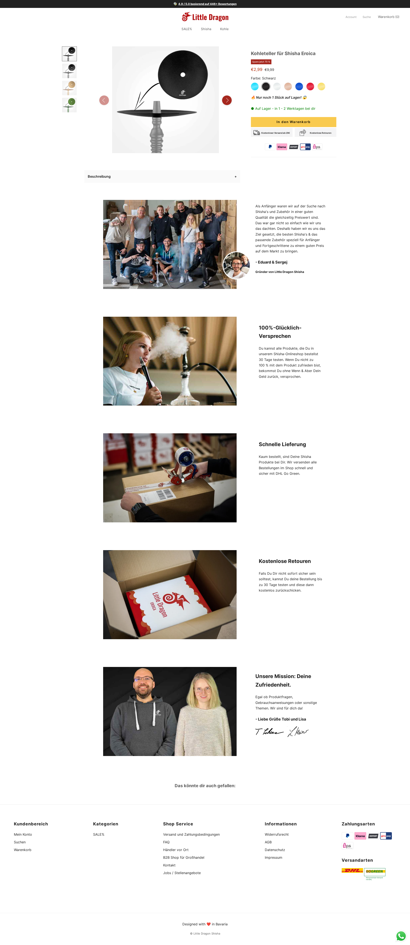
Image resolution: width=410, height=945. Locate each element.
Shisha (206, 29)
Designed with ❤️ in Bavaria (205, 924)
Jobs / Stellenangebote (182, 873)
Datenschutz (275, 850)
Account (351, 17)
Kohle (224, 29)
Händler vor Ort (176, 850)
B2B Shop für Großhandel (183, 857)
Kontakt (169, 865)
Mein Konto (23, 834)
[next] (227, 100)
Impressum (273, 857)
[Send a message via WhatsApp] (401, 936)
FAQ (166, 842)
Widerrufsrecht (277, 834)
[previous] (104, 100)
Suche (367, 17)
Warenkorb (22, 850)
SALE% (187, 29)
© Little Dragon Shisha (205, 933)
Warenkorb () (388, 17)
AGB (268, 842)
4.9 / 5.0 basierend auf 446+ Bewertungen (207, 4)
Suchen (20, 842)
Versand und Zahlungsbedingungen (191, 834)
